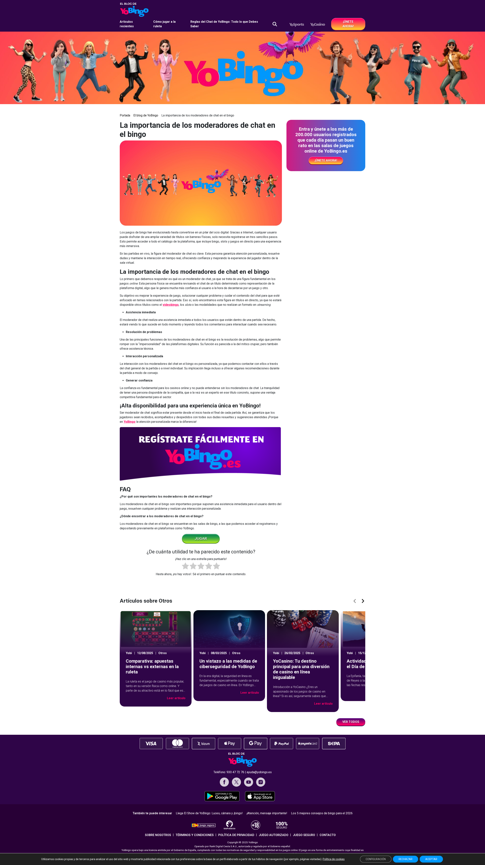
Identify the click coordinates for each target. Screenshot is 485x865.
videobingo (171, 305)
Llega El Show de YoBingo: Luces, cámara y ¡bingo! (209, 813)
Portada (125, 115)
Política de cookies (334, 859)
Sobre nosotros (158, 835)
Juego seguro (304, 835)
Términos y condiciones (195, 835)
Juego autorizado (273, 835)
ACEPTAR (431, 859)
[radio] (185, 566)
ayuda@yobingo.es (259, 772)
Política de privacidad (236, 835)
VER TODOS (350, 722)
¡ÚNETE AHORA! (348, 24)
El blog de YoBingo (145, 115)
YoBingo (129, 422)
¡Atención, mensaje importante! (266, 813)
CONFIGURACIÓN (376, 859)
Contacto (328, 835)
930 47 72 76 (235, 772)
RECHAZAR (405, 859)
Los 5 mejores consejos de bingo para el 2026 (322, 813)
